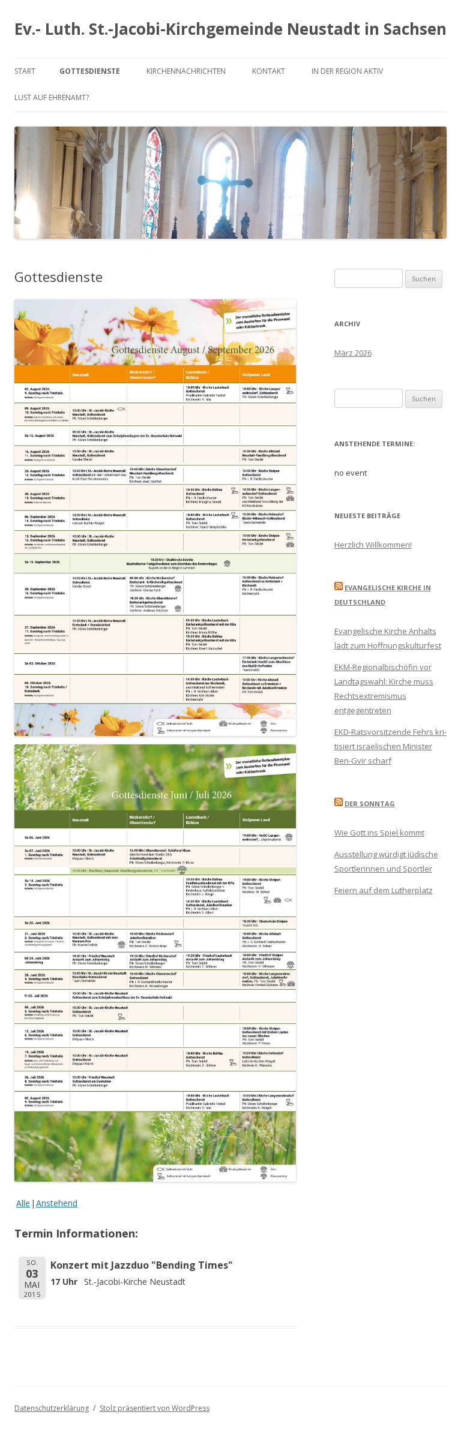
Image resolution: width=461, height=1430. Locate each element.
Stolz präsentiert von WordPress (154, 1408)
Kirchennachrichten (186, 71)
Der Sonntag (370, 803)
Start (24, 71)
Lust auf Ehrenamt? (51, 97)
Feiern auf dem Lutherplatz (383, 890)
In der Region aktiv (347, 71)
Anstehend (56, 1203)
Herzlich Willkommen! (373, 544)
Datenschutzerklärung (51, 1408)
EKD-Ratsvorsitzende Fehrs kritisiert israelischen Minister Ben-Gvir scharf (390, 746)
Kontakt (268, 71)
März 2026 (353, 352)
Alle (23, 1203)
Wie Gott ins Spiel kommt (379, 832)
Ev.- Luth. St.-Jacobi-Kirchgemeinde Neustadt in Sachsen (230, 29)
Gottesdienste (89, 71)
